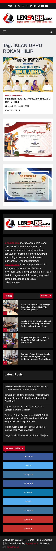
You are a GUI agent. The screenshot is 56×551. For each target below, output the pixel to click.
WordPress (13, 546)
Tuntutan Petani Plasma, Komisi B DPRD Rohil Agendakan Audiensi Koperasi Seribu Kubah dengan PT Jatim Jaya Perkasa (36, 358)
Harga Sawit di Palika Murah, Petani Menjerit (26, 435)
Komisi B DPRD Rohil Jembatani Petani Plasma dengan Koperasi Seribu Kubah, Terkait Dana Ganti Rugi (36, 325)
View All (45, 296)
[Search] (51, 32)
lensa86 (11, 106)
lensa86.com (12, 242)
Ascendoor (32, 543)
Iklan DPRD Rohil (14, 95)
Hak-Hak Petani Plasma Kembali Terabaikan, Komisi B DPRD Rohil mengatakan (35, 307)
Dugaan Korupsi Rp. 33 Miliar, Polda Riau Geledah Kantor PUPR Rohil (35, 340)
